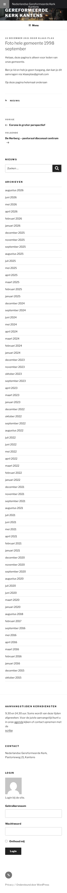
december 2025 (15, 232)
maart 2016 (12, 649)
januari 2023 (12, 402)
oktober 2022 (13, 416)
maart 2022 (12, 465)
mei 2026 (11, 204)
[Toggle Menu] (4, 4)
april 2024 (11, 331)
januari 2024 (12, 352)
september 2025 (15, 246)
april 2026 (11, 211)
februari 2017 (13, 621)
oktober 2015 (13, 677)
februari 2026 (13, 218)
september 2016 (15, 628)
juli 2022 (10, 437)
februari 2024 (13, 345)
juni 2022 (10, 444)
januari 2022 (12, 479)
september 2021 (15, 501)
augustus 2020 (14, 578)
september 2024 (15, 310)
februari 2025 (13, 289)
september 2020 (15, 571)
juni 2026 (11, 197)
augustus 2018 (14, 614)
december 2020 (15, 557)
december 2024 (15, 303)
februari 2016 (13, 656)
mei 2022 (11, 451)
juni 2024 (11, 317)
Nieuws (15, 100)
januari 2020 (12, 607)
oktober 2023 (13, 373)
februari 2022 (13, 472)
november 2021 (14, 494)
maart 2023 (12, 395)
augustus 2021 (14, 508)
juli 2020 (10, 585)
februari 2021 (13, 543)
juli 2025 (10, 260)
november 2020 (15, 564)
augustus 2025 (14, 253)
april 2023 (11, 388)
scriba (9, 730)
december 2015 (14, 670)
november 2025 (15, 239)
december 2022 (15, 409)
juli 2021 (10, 515)
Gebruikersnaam (15, 806)
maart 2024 (12, 338)
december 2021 (14, 487)
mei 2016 (10, 635)
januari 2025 (12, 296)
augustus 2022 (14, 430)
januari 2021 (12, 550)
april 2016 (11, 642)
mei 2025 (11, 268)
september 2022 (15, 423)
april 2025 (11, 275)
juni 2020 (11, 592)
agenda (18, 722)
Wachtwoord (13, 823)
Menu (35, 25)
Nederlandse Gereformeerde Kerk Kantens (33, 5)
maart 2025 (12, 282)
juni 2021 (10, 522)
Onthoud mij (17, 841)
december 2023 (15, 359)
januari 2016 (12, 663)
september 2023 (15, 381)
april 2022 (11, 458)
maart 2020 (12, 599)
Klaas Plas (46, 38)
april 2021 (11, 536)
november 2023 (15, 367)
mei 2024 (11, 324)
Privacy (9, 884)
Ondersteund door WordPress (32, 884)
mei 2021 (10, 529)
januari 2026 (12, 225)
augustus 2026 (14, 190)
